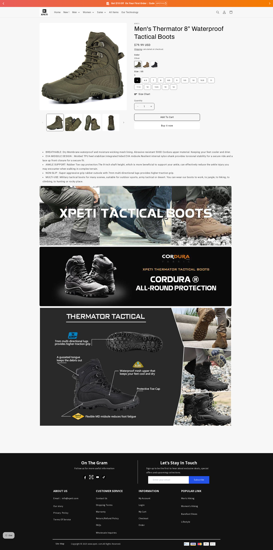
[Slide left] (43, 122)
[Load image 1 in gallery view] (55, 122)
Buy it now (167, 125)
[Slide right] (124, 122)
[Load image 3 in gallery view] (92, 122)
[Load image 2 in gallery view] (73, 122)
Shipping (138, 49)
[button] (217, 12)
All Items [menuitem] (114, 12)
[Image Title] (85, 477)
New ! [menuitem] (66, 12)
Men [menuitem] (74, 12)
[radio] (137, 64)
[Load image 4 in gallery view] (111, 122)
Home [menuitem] (57, 12)
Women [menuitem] (87, 12)
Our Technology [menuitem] (129, 12)
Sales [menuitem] (100, 12)
